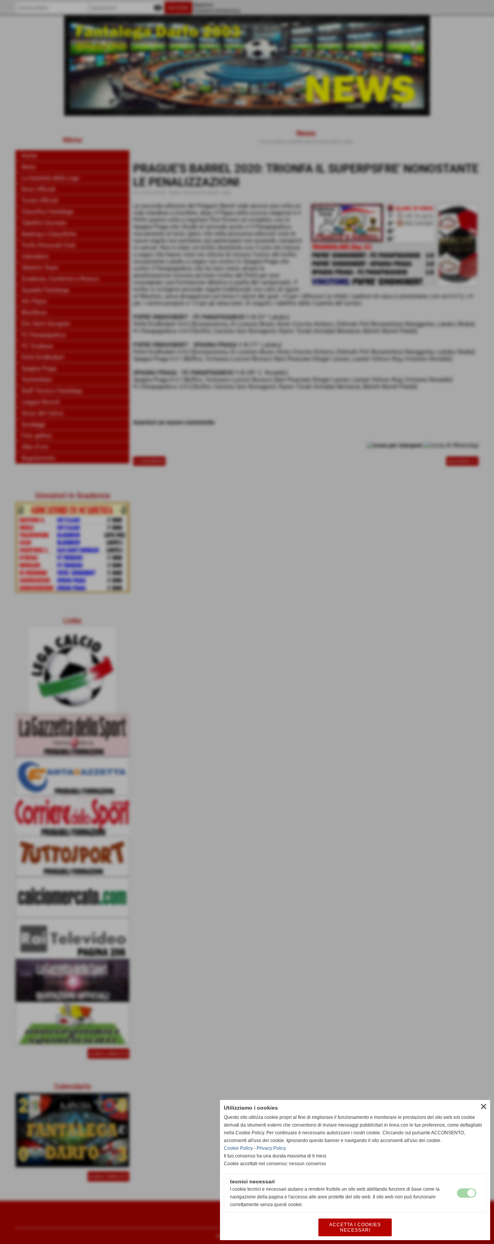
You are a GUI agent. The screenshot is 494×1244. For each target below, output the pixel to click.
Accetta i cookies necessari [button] (355, 1227)
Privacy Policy (271, 1148)
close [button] (483, 1106)
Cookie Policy (238, 1148)
